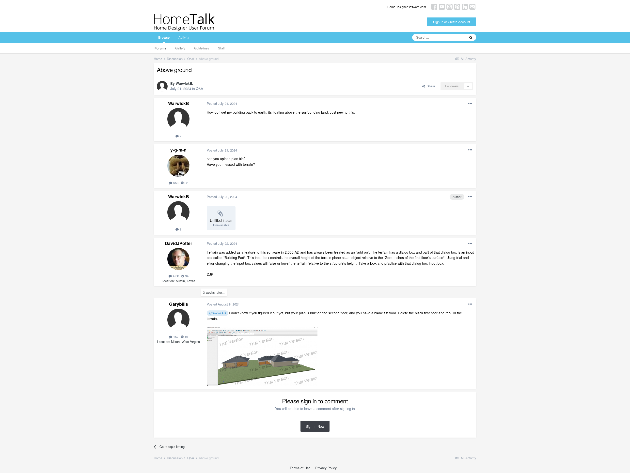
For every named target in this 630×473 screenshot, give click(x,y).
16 (186, 336)
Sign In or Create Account (451, 21)
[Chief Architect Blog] (472, 6)
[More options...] (470, 104)
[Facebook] (434, 6)
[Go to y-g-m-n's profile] (178, 166)
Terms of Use (300, 467)
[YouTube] (442, 6)
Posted (222, 103)
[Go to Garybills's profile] (178, 320)
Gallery (180, 48)
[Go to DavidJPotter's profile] (178, 259)
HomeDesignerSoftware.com (406, 7)
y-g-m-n (178, 150)
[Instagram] (449, 6)
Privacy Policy (326, 467)
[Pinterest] (457, 6)
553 (175, 182)
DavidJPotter (178, 243)
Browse (164, 37)
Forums (160, 48)
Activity (183, 37)
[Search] (470, 37)
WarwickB (184, 83)
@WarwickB (217, 313)
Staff (221, 48)
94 (186, 276)
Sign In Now (315, 426)
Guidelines (201, 48)
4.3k (175, 276)
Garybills (178, 304)
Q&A (199, 88)
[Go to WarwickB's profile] (162, 86)
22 (186, 182)
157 (175, 336)
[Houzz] (465, 6)
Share (430, 86)
